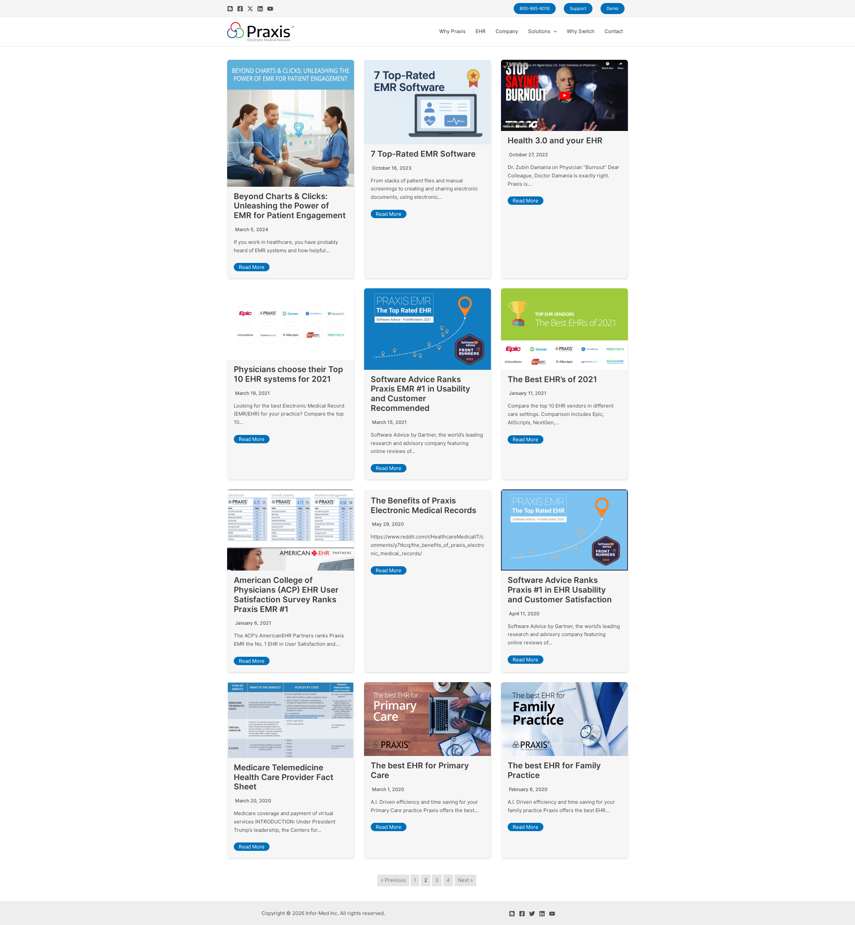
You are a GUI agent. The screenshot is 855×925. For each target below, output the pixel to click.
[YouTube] (270, 9)
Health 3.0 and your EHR (555, 140)
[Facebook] (240, 9)
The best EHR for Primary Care (420, 770)
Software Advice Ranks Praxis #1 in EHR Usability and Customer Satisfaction (560, 589)
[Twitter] (250, 9)
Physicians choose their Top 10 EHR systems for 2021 (288, 374)
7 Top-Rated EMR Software (423, 154)
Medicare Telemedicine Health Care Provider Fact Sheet (283, 777)
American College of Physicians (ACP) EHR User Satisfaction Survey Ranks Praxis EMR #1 (286, 594)
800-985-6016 (535, 8)
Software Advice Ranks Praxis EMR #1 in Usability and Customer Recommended (420, 393)
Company (507, 31)
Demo (613, 8)
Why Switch (580, 31)
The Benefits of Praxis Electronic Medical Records (423, 505)
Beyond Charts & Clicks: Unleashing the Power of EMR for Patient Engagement (290, 205)
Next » (465, 880)
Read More (252, 267)
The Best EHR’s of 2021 (552, 379)
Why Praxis (452, 31)
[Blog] (230, 9)
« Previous (393, 880)
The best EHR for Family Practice (554, 770)
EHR (481, 31)
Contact (614, 31)
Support (578, 8)
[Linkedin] (260, 9)
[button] (553, 31)
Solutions (539, 31)
